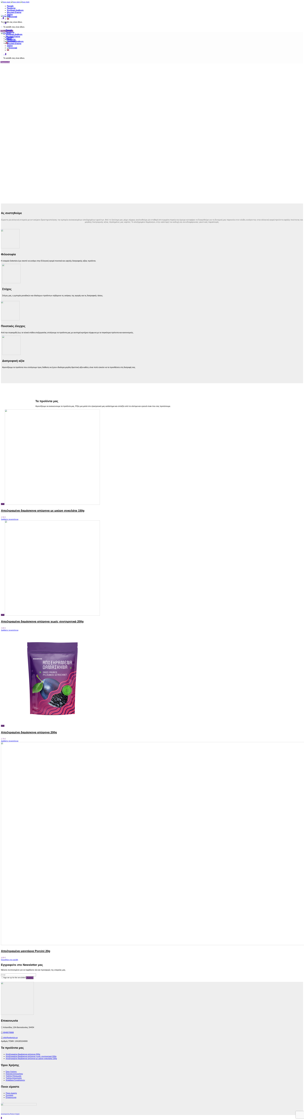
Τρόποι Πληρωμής (13, 1076)
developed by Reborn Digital (10, 1114)
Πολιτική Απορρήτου (14, 1074)
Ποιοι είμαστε (11, 1093)
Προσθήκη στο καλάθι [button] (9, 960)
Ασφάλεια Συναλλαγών (15, 1080)
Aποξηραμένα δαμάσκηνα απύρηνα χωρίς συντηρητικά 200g (42, 621)
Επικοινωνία (11, 1097)
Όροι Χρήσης (11, 1072)
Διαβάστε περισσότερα (9, 519)
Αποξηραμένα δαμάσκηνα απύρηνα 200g (29, 732)
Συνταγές (9, 1095)
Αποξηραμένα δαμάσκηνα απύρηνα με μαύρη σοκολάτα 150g (42, 510)
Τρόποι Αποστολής (14, 1078)
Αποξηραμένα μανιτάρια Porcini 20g (25, 951)
